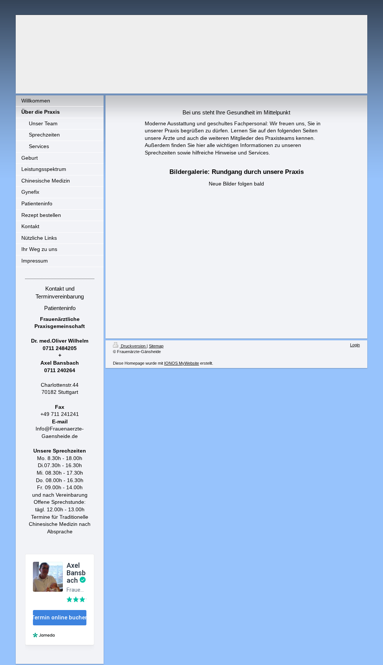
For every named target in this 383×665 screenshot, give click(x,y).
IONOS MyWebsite (181, 363)
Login (355, 345)
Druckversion (133, 346)
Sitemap (156, 346)
